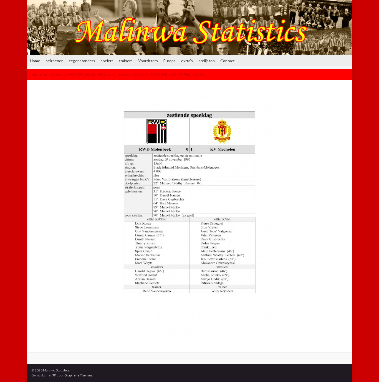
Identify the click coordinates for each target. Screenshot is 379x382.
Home (35, 60)
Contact (227, 60)
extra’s (187, 60)
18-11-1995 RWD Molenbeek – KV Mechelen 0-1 (169, 74)
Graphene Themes (78, 375)
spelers (107, 60)
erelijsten (206, 60)
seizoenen (55, 60)
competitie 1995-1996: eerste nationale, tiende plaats (90, 74)
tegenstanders (82, 60)
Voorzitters (148, 60)
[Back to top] (366, 369)
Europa (169, 60)
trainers (126, 60)
